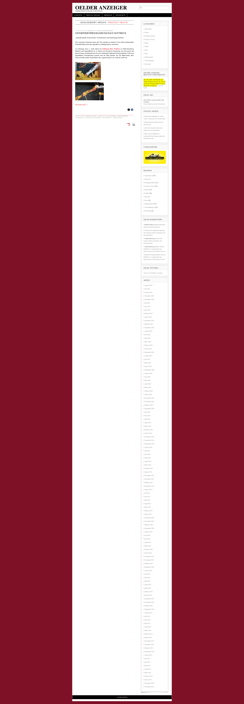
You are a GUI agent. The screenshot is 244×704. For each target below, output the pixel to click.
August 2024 (148, 292)
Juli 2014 (147, 616)
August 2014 (148, 613)
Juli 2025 (147, 289)
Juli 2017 (147, 493)
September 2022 (149, 327)
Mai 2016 (147, 539)
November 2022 (149, 320)
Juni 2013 (147, 662)
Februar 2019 (148, 430)
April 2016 (147, 542)
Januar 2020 (148, 394)
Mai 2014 (147, 623)
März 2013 (147, 673)
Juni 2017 (147, 497)
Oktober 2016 (148, 525)
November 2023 (149, 296)
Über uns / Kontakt (93, 15)
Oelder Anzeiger (101, 7)
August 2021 (148, 356)
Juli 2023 (147, 303)
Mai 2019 (147, 419)
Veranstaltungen (91, 116)
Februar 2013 (148, 676)
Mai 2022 (147, 338)
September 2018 (149, 444)
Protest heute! (107, 117)
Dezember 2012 (149, 683)
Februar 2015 (148, 592)
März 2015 (147, 588)
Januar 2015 (148, 595)
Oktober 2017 (148, 482)
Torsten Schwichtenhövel (105, 30)
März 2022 (147, 342)
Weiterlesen (81, 105)
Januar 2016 (148, 553)
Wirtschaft (147, 64)
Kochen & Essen (149, 39)
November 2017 (149, 479)
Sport (146, 53)
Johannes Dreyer (123, 116)
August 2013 (148, 655)
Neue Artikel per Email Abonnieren (154, 104)
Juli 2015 (147, 574)
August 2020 (148, 373)
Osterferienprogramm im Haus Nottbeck (100, 33)
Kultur (146, 43)
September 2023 (149, 299)
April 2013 (147, 669)
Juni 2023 (147, 306)
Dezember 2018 (149, 437)
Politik (146, 46)
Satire (146, 50)
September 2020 (149, 370)
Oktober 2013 (148, 648)
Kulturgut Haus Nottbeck (111, 49)
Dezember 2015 (149, 556)
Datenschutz (120, 15)
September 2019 (149, 408)
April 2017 (147, 504)
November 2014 (149, 602)
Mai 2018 (147, 458)
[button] (129, 109)
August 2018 (148, 447)
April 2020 (147, 384)
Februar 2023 (148, 313)
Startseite (78, 15)
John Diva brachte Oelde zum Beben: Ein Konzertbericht (154, 232)
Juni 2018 (147, 454)
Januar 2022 (148, 349)
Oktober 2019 (148, 405)
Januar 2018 (148, 472)
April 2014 (147, 627)
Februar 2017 (148, 511)
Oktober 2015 (148, 563)
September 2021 (149, 352)
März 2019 (147, 426)
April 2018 (147, 461)
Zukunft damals (117, 117)
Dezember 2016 (149, 518)
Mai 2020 (147, 380)
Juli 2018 (147, 451)
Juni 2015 (147, 577)
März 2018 (147, 465)
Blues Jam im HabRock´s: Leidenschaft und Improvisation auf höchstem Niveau (154, 136)
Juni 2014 (147, 620)
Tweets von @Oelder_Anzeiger (153, 273)
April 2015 (147, 585)
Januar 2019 (148, 433)
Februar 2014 (148, 634)
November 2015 (149, 560)
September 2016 (149, 528)
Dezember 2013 (149, 641)
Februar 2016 (148, 549)
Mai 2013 (147, 666)
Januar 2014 (148, 637)
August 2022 (148, 331)
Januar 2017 (148, 514)
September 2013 (149, 651)
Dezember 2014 (149, 599)
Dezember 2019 (149, 398)
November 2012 (149, 687)
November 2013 (149, 644)
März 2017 (147, 507)
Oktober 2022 (148, 324)
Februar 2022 (148, 345)
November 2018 (149, 440)
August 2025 (148, 285)
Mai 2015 (147, 581)
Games (146, 32)
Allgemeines (148, 29)
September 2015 (149, 567)
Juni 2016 (147, 535)
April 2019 (147, 423)
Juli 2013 (147, 658)
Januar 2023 (148, 317)
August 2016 (148, 532)
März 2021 (147, 363)
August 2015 (148, 570)
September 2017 (149, 486)
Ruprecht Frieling (149, 255)
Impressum (108, 15)
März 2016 (147, 546)
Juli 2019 (147, 412)
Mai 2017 (147, 500)
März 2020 (147, 387)
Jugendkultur (79, 117)
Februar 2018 (148, 468)
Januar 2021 (148, 366)
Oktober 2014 (148, 606)
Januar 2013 (148, 680)
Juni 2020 (147, 377)
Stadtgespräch (148, 57)
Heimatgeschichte (149, 36)
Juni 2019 (147, 416)
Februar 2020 (148, 391)
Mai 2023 (147, 310)
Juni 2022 (147, 335)
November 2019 (149, 401)
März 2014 (147, 630)
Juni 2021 (147, 359)
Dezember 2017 (149, 475)
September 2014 (149, 609)
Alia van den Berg (111, 116)
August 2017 (148, 489)
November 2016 (149, 521)
